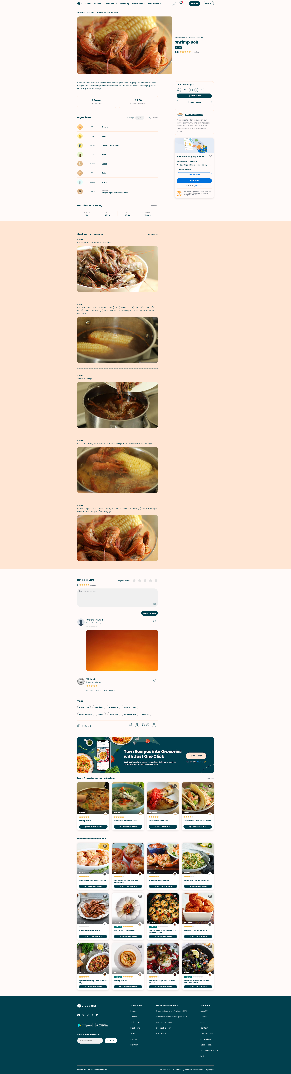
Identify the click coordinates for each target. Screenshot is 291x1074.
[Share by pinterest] (186, 90)
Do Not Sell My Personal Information (187, 1069)
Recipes (133, 1011)
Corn (104, 136)
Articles (133, 1016)
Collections (135, 1022)
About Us (204, 1011)
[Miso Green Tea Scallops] (128, 916)
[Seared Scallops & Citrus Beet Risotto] (163, 966)
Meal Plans (135, 1028)
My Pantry (124, 3)
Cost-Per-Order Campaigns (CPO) (171, 1016)
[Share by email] (203, 90)
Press (203, 1022)
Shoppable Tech (163, 1028)
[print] (180, 90)
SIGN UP (194, 3)
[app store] (102, 1025)
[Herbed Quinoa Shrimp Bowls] (198, 866)
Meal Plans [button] (110, 3)
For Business (153, 3)
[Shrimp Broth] (93, 806)
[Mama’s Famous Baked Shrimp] (93, 866)
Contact (204, 1028)
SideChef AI (161, 1033)
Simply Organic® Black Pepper (115, 192)
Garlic (104, 164)
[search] (174, 3)
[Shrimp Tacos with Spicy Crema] (198, 806)
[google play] (85, 1025)
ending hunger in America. (196, 194)
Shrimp (105, 127)
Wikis (132, 1033)
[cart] (181, 3)
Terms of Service (208, 1033)
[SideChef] (87, 1007)
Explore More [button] (137, 3)
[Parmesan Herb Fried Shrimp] (198, 916)
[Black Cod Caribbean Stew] (128, 806)
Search (133, 1039)
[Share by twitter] (197, 90)
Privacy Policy (206, 1039)
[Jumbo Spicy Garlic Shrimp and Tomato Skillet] (163, 916)
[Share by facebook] (191, 90)
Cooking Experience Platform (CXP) (171, 1011)
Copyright (209, 1069)
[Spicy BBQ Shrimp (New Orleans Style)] (93, 966)
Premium (134, 1045)
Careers (204, 1016)
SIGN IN (208, 3)
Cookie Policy (206, 1045)
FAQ (202, 1056)
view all (210, 778)
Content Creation (164, 1022)
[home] (84, 3)
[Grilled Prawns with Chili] (93, 916)
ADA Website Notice (209, 1050)
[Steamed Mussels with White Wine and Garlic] (198, 966)
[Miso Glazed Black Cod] (163, 806)
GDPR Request (164, 1069)
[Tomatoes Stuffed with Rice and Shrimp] (128, 866)
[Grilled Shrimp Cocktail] (163, 866)
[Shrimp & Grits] (128, 966)
